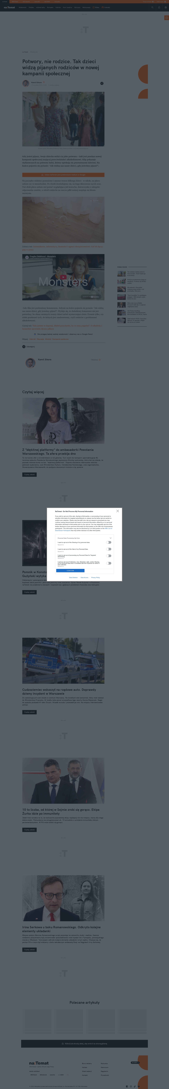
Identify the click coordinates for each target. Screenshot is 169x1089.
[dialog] (84, 544)
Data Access (84, 577)
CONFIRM (70, 570)
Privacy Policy (95, 577)
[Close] (118, 511)
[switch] (108, 542)
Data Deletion (73, 577)
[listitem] (84, 538)
